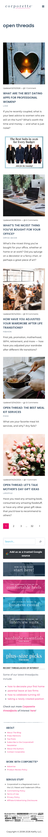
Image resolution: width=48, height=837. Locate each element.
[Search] (40, 541)
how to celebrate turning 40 (24, 694)
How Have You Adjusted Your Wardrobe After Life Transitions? (22, 323)
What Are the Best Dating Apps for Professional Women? (22, 97)
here (32, 710)
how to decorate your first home (26, 686)
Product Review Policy (17, 770)
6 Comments (32, 220)
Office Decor (10, 238)
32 (32, 526)
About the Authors (15, 749)
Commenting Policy (16, 791)
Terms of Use (13, 794)
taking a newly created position (26, 698)
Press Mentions (14, 736)
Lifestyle (8, 493)
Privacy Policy (13, 797)
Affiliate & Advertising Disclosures (22, 800)
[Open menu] (43, 6)
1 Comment (31, 88)
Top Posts (11, 739)
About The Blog (14, 732)
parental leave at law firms (23, 690)
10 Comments (32, 314)
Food (6, 416)
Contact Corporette (16, 752)
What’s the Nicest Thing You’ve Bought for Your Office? (21, 229)
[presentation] (24, 63)
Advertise (11, 766)
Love (5, 106)
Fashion (7, 332)
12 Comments (32, 402)
